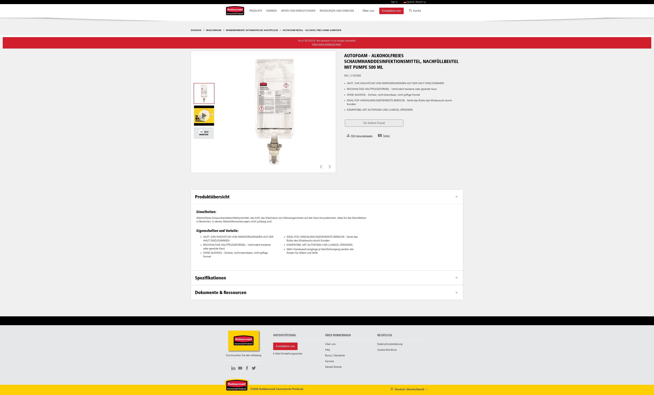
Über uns (368, 11)
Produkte (255, 11)
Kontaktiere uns (391, 10)
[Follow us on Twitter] (254, 368)
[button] (374, 123)
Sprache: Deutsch (415, 2)
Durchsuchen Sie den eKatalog (243, 355)
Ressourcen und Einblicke (337, 11)
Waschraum (213, 30)
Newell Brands (333, 367)
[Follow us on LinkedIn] (233, 368)
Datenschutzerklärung (389, 344)
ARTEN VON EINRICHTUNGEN (298, 11)
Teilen (386, 136)
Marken (271, 11)
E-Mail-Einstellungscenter (287, 353)
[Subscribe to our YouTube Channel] (240, 368)
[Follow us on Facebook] (247, 368)
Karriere (329, 361)
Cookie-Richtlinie (387, 350)
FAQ (327, 350)
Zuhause (196, 30)
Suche (416, 11)
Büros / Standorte (335, 355)
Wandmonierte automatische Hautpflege (252, 30)
